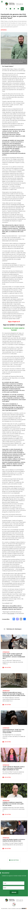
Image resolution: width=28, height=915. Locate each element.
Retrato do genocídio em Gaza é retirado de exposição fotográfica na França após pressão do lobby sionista (14, 694)
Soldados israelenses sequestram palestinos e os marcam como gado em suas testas (13, 804)
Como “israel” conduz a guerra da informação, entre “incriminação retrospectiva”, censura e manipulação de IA (14, 656)
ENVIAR (14, 892)
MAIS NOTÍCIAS (15, 860)
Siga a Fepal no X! (14, 321)
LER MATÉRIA (7, 667)
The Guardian (10, 613)
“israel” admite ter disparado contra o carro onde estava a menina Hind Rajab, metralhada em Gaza (14, 768)
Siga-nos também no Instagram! (14, 325)
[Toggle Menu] (2, 1)
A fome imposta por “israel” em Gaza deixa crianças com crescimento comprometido (13, 731)
